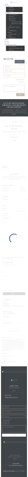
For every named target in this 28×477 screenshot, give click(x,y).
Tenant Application (12, 46)
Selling (7, 42)
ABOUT (14, 390)
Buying (7, 41)
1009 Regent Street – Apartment (12, 31)
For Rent (7, 13)
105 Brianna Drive (12, 18)
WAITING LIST (11, 16)
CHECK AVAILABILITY (13, 14)
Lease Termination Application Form (16, 48)
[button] (20, 61)
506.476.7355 (8, 59)
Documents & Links (11, 44)
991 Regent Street (12, 37)
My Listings (11, 7)
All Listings (11, 11)
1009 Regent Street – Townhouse (12, 35)
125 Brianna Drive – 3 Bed (16, 21)
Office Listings (11, 9)
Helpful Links (11, 50)
